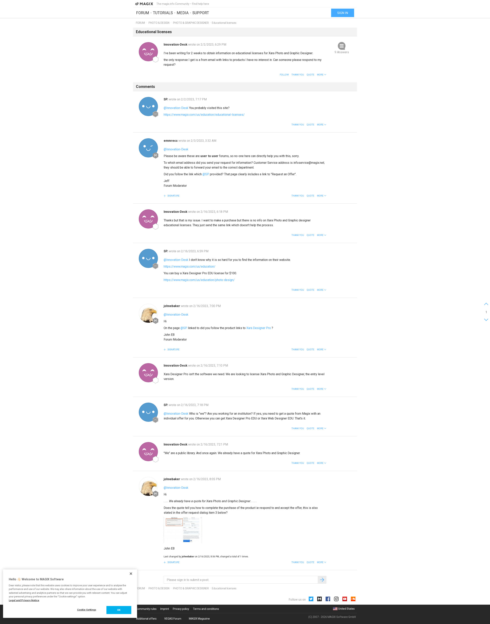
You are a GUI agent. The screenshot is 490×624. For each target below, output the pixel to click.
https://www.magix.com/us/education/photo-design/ (199, 280)
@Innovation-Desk (176, 108)
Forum (142, 13)
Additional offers (146, 618)
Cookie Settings (86, 609)
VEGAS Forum (172, 618)
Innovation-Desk (176, 44)
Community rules (146, 608)
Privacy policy (181, 608)
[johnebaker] (148, 313)
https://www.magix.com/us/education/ (189, 266)
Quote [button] (310, 74)
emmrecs (171, 140)
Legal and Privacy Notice (24, 600)
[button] (321, 74)
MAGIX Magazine (199, 618)
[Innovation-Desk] (148, 51)
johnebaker (172, 306)
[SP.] (148, 106)
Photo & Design (159, 22)
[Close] (131, 573)
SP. (166, 99)
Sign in (342, 13)
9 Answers (342, 52)
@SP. (206, 174)
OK (118, 609)
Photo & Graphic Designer (191, 22)
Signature (173, 195)
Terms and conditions (206, 608)
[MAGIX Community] (144, 3)
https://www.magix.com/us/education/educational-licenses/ (204, 114)
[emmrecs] (148, 147)
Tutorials (163, 13)
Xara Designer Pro (258, 328)
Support (200, 13)
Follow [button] (284, 74)
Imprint (164, 608)
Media (183, 13)
